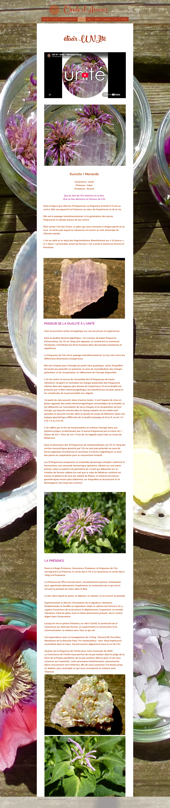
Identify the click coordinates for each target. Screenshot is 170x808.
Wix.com (64, 799)
